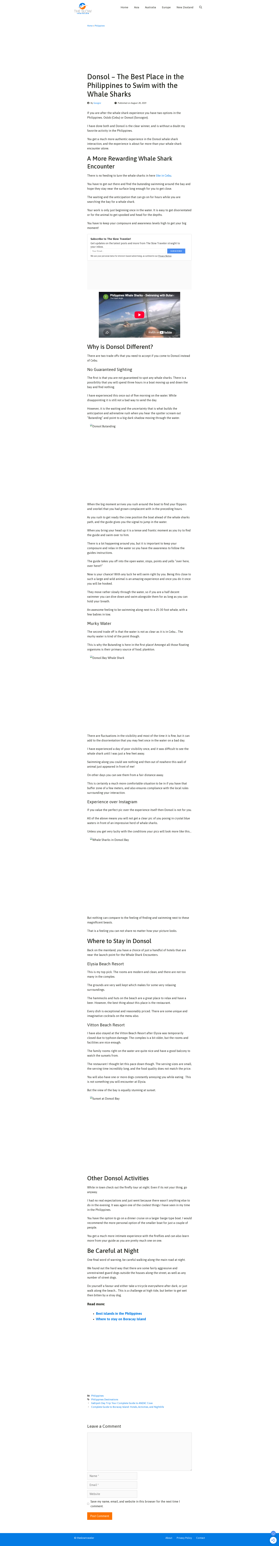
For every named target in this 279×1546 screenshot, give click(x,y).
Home (124, 7)
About (169, 1537)
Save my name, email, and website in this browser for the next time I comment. (135, 1504)
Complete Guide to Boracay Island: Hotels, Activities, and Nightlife (127, 1406)
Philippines (100, 26)
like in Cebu (163, 175)
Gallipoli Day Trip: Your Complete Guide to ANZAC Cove (122, 1403)
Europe (166, 7)
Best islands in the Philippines (119, 1313)
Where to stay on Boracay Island (121, 1319)
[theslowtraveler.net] (83, 8)
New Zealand (185, 7)
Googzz (97, 103)
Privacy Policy (184, 1537)
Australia (150, 7)
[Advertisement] (139, 50)
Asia (136, 7)
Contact (200, 1537)
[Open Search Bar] (200, 7)
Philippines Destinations (104, 1399)
